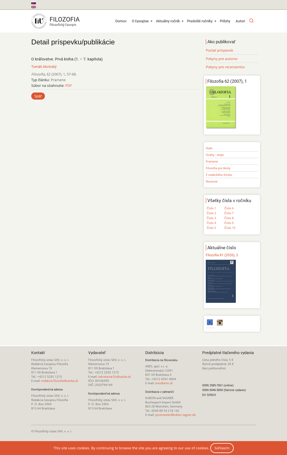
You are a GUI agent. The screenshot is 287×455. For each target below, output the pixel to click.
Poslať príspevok (219, 50)
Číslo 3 (211, 218)
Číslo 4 (211, 223)
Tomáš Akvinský (44, 67)
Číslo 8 (229, 218)
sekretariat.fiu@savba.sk (114, 377)
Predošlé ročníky (200, 21)
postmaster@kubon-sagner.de (175, 415)
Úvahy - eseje (215, 155)
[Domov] (39, 21)
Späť (38, 96)
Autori (240, 21)
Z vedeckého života (219, 175)
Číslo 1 (211, 208)
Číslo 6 (229, 208)
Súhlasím (222, 448)
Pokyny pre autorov (222, 58)
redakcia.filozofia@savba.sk (59, 381)
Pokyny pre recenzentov (225, 67)
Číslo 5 (211, 228)
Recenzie (211, 181)
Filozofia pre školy (218, 168)
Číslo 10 (229, 228)
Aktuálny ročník (168, 21)
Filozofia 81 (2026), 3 (222, 255)
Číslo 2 (211, 213)
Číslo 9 (229, 223)
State (209, 148)
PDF (68, 85)
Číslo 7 (229, 213)
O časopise (140, 21)
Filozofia (65, 19)
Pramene (212, 161)
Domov (121, 21)
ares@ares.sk (164, 383)
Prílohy (225, 21)
